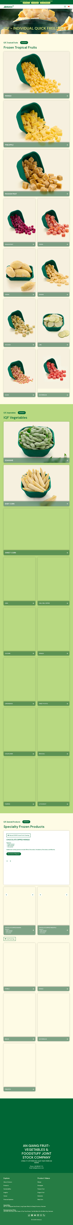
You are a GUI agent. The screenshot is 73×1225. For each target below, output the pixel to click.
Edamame (40, 1196)
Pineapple (40, 1185)
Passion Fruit (41, 1189)
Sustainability (7, 1189)
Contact (24, 42)
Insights (6, 1192)
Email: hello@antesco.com (36, 1168)
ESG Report (26, 2)
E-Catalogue (35, 2)
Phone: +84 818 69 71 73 (36, 1166)
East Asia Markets (45, 2)
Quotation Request (14, 854)
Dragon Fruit (41, 1192)
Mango (39, 1182)
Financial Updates (8, 1199)
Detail (36, 95)
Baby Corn (40, 1199)
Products (6, 1185)
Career (5, 1196)
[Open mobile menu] (65, 6)
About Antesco (8, 1182)
